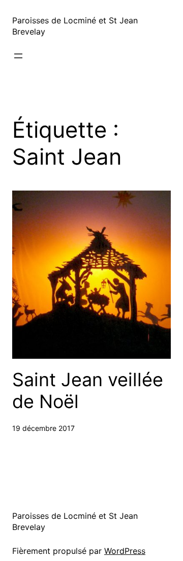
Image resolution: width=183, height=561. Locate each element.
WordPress (124, 551)
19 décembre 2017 (43, 428)
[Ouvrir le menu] (18, 56)
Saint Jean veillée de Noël (87, 391)
